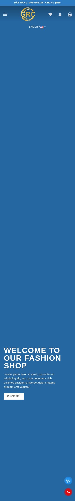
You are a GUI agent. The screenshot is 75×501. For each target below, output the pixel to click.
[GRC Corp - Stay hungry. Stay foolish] (28, 14)
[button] (5, 14)
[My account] (60, 14)
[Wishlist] (50, 14)
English (34, 26)
